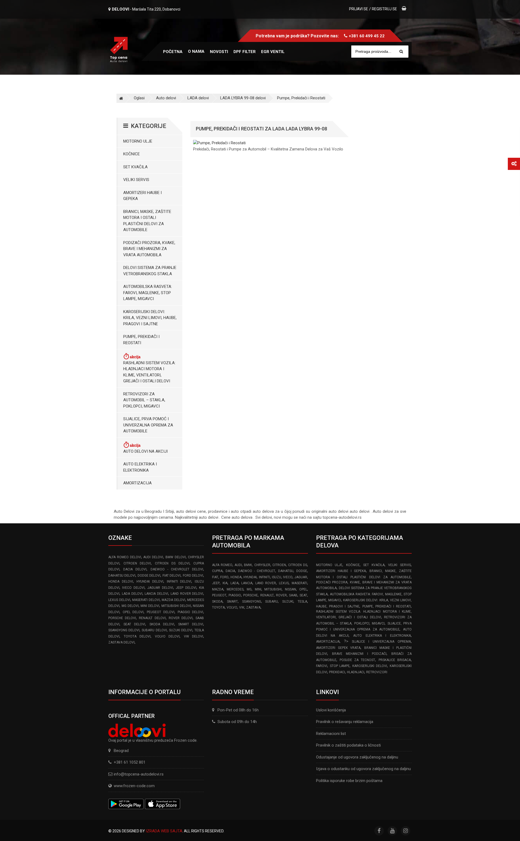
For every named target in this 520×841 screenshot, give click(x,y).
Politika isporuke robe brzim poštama (349, 780)
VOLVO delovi (167, 636)
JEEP (216, 583)
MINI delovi (150, 606)
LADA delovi (198, 98)
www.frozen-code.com (134, 785)
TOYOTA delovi (137, 636)
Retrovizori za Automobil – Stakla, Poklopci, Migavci (144, 400)
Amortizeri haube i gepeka (142, 195)
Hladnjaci (355, 672)
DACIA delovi (135, 569)
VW (241, 607)
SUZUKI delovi (180, 630)
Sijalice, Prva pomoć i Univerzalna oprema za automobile (148, 424)
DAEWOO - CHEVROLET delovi (177, 569)
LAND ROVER (265, 583)
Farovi (321, 666)
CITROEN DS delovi (172, 563)
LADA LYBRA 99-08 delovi (243, 98)
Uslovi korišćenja (331, 710)
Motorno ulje (137, 141)
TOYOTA (218, 607)
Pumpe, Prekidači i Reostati (301, 98)
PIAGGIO (235, 595)
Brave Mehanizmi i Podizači (359, 654)
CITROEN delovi (137, 563)
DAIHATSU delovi (121, 575)
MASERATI (299, 583)
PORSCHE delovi (122, 618)
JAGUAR (300, 577)
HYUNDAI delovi (149, 581)
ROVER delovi (181, 618)
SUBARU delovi (154, 630)
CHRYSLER (262, 565)
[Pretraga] (401, 51)
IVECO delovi (133, 588)
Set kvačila (135, 167)
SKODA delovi (162, 624)
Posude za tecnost (357, 660)
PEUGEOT (219, 595)
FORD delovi (193, 575)
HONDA (236, 577)
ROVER (281, 595)
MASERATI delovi (146, 600)
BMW (248, 565)
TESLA (302, 601)
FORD (224, 577)
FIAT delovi (171, 575)
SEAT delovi (134, 624)
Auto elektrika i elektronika (140, 467)
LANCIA (246, 583)
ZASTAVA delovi (121, 642)
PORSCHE (250, 595)
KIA (225, 583)
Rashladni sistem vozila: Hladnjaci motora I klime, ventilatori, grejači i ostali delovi (149, 372)
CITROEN (279, 565)
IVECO (287, 577)
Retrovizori (376, 672)
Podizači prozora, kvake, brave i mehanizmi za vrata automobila (149, 248)
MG (249, 589)
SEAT (303, 595)
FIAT (215, 577)
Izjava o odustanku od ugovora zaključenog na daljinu (363, 768)
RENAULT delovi (152, 618)
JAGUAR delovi (160, 588)
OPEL (303, 589)
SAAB (293, 595)
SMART (232, 601)
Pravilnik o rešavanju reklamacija (344, 721)
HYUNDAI (250, 577)
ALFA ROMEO (222, 565)
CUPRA (217, 571)
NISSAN (290, 589)
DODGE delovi (149, 575)
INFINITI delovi (179, 581)
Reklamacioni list (331, 733)
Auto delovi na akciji (145, 451)
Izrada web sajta (164, 831)
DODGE (301, 571)
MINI (258, 589)
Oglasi (139, 98)
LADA (234, 583)
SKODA (217, 601)
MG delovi (130, 606)
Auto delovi (166, 98)
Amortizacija (137, 483)
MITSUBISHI (273, 589)
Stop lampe (340, 666)
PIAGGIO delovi (190, 612)
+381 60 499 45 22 (367, 36)
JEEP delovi (186, 588)
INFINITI (264, 577)
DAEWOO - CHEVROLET (256, 571)
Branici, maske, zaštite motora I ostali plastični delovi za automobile (147, 220)
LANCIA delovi (156, 594)
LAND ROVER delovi (187, 594)
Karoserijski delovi (369, 666)
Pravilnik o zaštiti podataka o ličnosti (348, 745)
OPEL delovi (133, 612)
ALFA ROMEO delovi (124, 557)
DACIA (230, 571)
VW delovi (193, 636)
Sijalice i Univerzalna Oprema (381, 641)
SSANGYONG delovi (123, 630)
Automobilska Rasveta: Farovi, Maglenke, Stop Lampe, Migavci (147, 292)
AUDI (238, 565)
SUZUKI (287, 601)
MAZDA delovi (173, 600)
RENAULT (267, 595)
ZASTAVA (253, 607)
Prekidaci (337, 672)
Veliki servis (136, 179)
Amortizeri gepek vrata (338, 648)
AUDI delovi (153, 557)
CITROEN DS (297, 565)
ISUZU (276, 577)
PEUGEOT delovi (160, 612)
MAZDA (217, 589)
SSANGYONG (251, 601)
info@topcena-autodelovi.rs (139, 774)
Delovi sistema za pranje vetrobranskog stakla (149, 270)
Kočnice (131, 154)
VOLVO (232, 607)
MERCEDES (235, 589)
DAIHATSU (285, 571)
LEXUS (284, 583)
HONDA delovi (120, 581)
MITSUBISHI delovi (176, 606)
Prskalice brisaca (395, 660)
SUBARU (271, 601)
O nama (196, 51)
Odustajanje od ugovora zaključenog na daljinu (357, 757)
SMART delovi (190, 624)
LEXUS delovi (119, 600)
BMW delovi (175, 557)
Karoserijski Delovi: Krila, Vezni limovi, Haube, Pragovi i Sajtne (150, 317)
